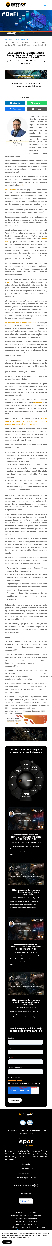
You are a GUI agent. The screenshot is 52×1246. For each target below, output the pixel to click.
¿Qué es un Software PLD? (26, 1224)
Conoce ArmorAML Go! (26, 1230)
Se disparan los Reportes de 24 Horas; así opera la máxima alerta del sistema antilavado (26, 837)
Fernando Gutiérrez (17, 61)
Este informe (10, 190)
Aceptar (7, 1242)
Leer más (26, 1237)
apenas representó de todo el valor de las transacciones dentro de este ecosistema (26, 421)
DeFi (21, 185)
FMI (7, 282)
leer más (12, 854)
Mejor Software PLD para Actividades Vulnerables (26, 1227)
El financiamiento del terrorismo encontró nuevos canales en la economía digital (26, 892)
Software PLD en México (26, 1213)
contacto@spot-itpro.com (26, 1177)
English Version (24, 1185)
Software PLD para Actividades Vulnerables (26, 1216)
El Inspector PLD (22, 898)
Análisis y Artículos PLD (20, 39)
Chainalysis (37, 402)
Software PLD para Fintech (26, 1221)
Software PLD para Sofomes (26, 1218)
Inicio (7, 39)
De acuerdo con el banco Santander (20, 323)
